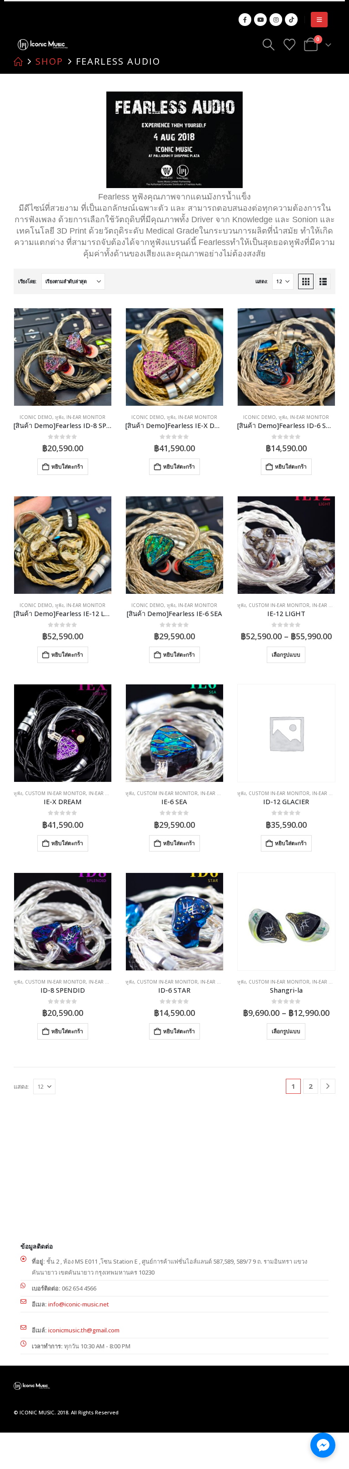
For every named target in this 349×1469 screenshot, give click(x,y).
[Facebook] (245, 19)
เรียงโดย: (27, 281)
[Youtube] (260, 19)
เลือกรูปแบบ (286, 654)
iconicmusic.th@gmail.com (84, 1330)
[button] (319, 19)
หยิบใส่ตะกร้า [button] (67, 466)
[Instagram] (275, 19)
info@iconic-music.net (78, 1304)
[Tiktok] (291, 19)
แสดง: (261, 281)
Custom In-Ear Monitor (279, 605)
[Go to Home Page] (18, 61)
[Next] (327, 1086)
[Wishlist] (289, 45)
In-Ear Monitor (85, 417)
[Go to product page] (62, 357)
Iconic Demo (36, 417)
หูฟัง (59, 417)
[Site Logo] (43, 44)
